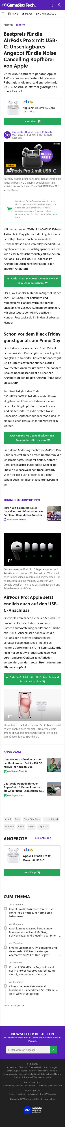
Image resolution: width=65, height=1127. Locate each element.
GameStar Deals (22, 132)
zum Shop (31, 121)
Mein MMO (30, 1085)
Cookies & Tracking (23, 1077)
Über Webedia (35, 1067)
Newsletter (43, 1070)
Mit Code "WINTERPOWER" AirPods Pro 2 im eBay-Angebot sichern (32, 281)
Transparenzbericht (42, 1077)
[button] (51, 5)
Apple (21, 826)
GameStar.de (48, 13)
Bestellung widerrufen (17, 1070)
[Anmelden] (53, 1049)
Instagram (32, 1093)
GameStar (8, 1085)
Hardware (9, 826)
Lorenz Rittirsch (43, 132)
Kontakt (53, 1070)
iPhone (20, 25)
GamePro (18, 1085)
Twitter (12, 1093)
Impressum (12, 1067)
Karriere (32, 1070)
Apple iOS (43, 826)
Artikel (8, 819)
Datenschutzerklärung (50, 1073)
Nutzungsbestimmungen (14, 1073)
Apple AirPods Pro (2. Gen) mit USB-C (39, 109)
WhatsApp (51, 1093)
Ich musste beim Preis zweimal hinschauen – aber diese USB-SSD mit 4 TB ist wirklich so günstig (33, 990)
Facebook (21, 1093)
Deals (28, 13)
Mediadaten (33, 1073)
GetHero (42, 1085)
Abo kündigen (50, 1067)
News (15, 13)
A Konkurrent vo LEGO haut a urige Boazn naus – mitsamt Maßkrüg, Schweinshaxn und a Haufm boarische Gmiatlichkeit (32, 934)
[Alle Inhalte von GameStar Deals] (7, 135)
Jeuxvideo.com (54, 1085)
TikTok (41, 1093)
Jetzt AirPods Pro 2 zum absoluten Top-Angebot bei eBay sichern (32, 438)
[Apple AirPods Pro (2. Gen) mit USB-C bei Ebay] (13, 107)
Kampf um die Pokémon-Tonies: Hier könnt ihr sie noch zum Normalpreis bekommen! (31, 912)
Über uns (23, 1067)
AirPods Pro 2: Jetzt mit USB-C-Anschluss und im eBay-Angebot (32, 679)
